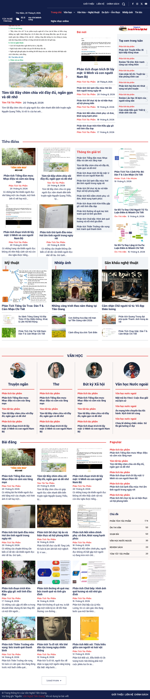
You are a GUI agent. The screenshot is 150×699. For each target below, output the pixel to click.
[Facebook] (133, 4)
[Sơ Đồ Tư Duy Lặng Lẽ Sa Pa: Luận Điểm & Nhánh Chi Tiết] (131, 231)
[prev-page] (58, 77)
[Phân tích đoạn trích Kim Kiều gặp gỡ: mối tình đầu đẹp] (18, 572)
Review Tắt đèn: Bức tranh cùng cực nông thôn (132, 63)
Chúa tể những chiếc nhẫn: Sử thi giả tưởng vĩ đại (131, 424)
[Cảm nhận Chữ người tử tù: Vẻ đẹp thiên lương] (125, 286)
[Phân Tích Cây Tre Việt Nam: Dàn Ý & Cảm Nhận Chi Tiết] (9, 332)
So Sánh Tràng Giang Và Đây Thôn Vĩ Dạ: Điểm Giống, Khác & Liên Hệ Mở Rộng (33, 319)
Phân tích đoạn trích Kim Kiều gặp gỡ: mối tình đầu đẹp (93, 204)
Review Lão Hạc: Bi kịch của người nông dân (132, 99)
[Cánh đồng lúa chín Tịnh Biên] (59, 332)
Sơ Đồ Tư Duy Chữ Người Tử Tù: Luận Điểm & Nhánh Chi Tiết (131, 211)
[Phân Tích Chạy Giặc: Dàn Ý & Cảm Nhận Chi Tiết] (109, 332)
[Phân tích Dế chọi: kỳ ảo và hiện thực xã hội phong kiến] (54, 516)
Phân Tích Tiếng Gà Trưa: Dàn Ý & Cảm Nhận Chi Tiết (23, 307)
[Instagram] (137, 4)
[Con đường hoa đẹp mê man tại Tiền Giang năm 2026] (59, 319)
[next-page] (66, 77)
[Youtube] (146, 4)
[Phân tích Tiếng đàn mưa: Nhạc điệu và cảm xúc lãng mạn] (18, 159)
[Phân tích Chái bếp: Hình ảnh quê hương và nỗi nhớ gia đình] (89, 572)
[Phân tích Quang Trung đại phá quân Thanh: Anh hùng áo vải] (109, 319)
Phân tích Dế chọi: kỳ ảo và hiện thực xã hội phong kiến (92, 189)
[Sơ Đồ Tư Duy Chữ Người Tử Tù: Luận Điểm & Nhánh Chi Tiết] (131, 196)
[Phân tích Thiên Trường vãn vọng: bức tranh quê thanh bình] (18, 628)
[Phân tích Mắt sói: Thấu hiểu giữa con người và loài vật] (89, 628)
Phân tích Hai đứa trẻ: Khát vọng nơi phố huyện (132, 87)
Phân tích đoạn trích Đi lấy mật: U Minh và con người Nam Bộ (95, 73)
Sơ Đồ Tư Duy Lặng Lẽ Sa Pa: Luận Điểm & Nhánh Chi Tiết (129, 246)
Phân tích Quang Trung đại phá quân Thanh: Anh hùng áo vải (133, 319)
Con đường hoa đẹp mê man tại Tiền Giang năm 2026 (82, 319)
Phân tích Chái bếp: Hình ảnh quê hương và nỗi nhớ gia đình (93, 220)
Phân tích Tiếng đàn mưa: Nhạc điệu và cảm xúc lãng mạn (18, 178)
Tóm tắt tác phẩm (11, 102)
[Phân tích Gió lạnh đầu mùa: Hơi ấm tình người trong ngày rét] (56, 216)
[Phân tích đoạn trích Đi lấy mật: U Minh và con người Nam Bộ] (96, 51)
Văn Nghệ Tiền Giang (34, 696)
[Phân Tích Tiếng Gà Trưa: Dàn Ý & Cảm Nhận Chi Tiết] (25, 286)
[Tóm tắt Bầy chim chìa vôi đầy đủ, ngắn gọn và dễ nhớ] (36, 57)
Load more (53, 680)
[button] (124, 4)
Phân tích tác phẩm (86, 82)
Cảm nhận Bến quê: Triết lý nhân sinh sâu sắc (132, 111)
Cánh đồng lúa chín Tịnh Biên (82, 332)
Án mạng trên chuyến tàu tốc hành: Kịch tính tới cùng (130, 412)
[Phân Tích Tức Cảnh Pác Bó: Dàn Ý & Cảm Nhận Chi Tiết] (131, 158)
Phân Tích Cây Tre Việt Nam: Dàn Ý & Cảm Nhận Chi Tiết (32, 332)
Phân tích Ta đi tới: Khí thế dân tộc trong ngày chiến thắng (52, 647)
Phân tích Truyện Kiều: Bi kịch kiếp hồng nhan (131, 51)
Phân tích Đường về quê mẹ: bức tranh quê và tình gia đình (92, 212)
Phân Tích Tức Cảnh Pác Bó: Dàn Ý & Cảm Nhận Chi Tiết (129, 173)
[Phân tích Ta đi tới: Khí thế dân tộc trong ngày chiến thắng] (54, 628)
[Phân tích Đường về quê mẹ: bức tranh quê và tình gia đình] (54, 572)
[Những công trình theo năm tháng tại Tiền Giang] (75, 286)
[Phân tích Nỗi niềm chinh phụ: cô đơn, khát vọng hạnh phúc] (89, 516)
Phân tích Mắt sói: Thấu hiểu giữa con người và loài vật (89, 646)
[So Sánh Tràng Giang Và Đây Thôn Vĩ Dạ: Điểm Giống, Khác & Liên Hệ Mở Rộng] (9, 319)
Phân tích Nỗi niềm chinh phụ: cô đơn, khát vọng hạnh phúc (95, 114)
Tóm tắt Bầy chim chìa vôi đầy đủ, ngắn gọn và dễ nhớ (56, 177)
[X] (141, 4)
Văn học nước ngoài (125, 393)
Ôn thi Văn (120, 216)
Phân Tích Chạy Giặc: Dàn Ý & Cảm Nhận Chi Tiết (133, 332)
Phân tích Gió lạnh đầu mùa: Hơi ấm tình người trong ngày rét (94, 89)
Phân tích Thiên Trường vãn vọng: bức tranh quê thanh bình (93, 227)
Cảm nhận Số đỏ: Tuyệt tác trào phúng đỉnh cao (132, 75)
